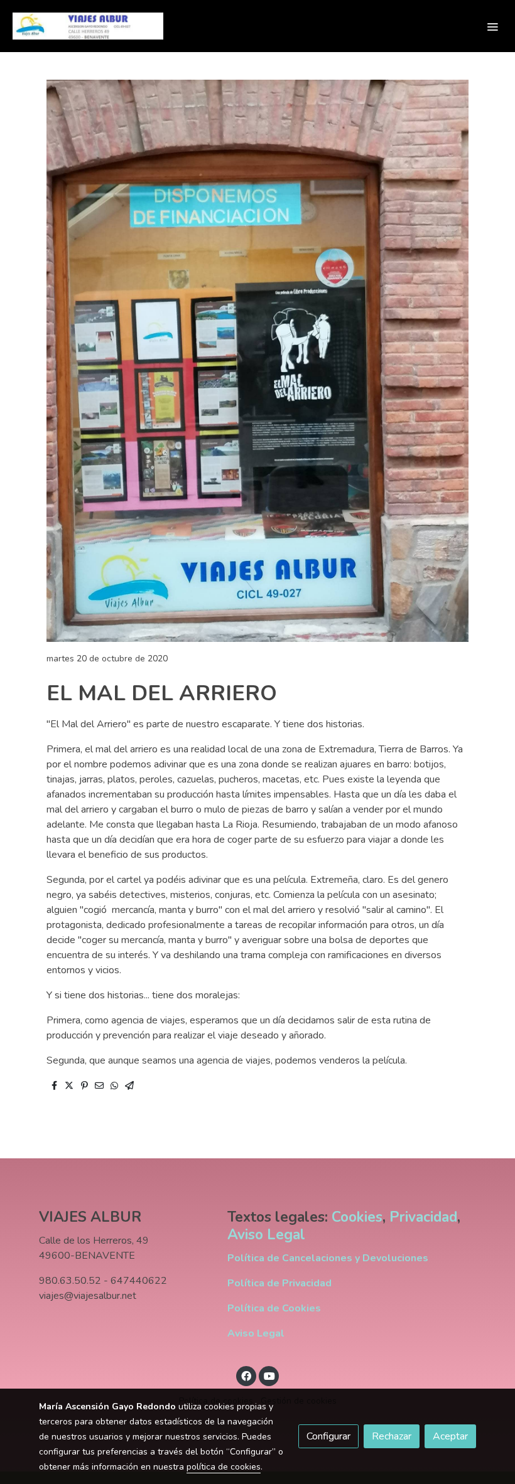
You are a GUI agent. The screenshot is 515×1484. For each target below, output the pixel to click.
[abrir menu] (492, 26)
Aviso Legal (266, 1234)
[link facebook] (246, 1375)
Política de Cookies (274, 1308)
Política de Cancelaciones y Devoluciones (327, 1258)
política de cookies (224, 1467)
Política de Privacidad (279, 1283)
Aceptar (450, 1436)
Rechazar (391, 1436)
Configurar (328, 1436)
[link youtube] (269, 1375)
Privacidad (423, 1217)
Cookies (357, 1217)
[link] (88, 26)
